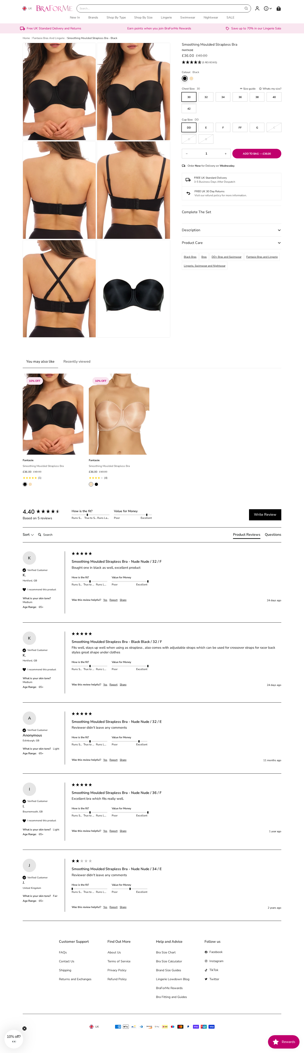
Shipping (65, 970)
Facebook (216, 952)
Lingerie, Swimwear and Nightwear (204, 266)
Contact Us (66, 961)
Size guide (249, 88)
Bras (204, 257)
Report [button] (113, 600)
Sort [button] (26, 534)
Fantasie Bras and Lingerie (262, 257)
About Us (114, 952)
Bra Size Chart (166, 952)
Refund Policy (117, 979)
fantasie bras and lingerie (48, 38)
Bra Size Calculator (169, 961)
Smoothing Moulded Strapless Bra (43, 466)
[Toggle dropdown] (267, 8)
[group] (46, 512)
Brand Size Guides (168, 970)
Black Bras (190, 257)
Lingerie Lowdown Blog (172, 979)
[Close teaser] (24, 1028)
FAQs (63, 952)
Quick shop (53, 450)
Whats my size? (272, 88)
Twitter (214, 979)
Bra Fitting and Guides (171, 997)
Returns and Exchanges (75, 979)
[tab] (246, 535)
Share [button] (123, 600)
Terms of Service (118, 961)
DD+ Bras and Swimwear (226, 257)
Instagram (216, 961)
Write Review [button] (265, 514)
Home (26, 38)
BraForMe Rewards (169, 988)
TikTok (213, 970)
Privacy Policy (116, 970)
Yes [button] (105, 600)
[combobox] (164, 8)
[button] (199, 62)
